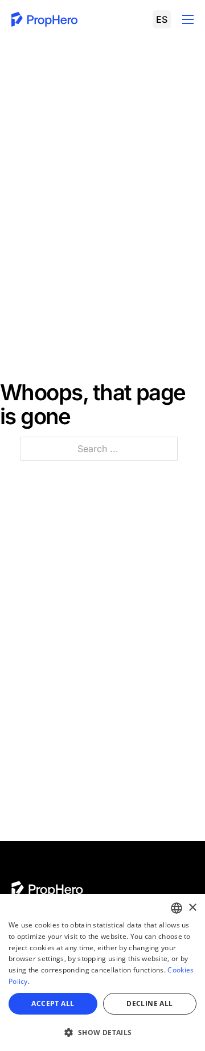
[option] (162, 19)
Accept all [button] (52, 1003)
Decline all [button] (149, 1003)
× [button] (192, 908)
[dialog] (102, 972)
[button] (102, 1032)
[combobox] (176, 908)
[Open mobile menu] (188, 19)
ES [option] (161, 19)
